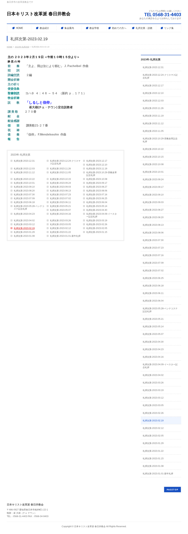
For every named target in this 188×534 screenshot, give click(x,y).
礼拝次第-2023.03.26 (60, 220)
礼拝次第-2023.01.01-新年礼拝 (65, 236)
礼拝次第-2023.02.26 (96, 224)
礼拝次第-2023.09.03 (60, 187)
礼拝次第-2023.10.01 (24, 183)
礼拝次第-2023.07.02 (60, 198)
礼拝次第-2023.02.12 (60, 228)
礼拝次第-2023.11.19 (96, 168)
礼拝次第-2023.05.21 (60, 206)
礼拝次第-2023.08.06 (96, 190)
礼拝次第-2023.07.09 (24, 198)
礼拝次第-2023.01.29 (24, 232)
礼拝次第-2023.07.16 (96, 194)
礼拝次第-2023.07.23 (60, 194)
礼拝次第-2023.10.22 (24, 179)
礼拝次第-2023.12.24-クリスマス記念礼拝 (65, 162)
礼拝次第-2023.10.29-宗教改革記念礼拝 (101, 174)
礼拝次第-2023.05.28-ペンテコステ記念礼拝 (29, 207)
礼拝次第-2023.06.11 (60, 202)
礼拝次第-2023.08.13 (60, 190)
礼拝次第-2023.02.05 (96, 228)
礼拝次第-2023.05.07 (60, 210)
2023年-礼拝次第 (20, 154)
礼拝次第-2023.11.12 (24, 172)
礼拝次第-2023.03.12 (24, 224)
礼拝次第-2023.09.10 (24, 187)
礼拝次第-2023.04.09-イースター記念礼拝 (101, 215)
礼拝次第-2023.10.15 (60, 179)
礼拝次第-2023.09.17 (96, 183)
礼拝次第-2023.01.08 (24, 236)
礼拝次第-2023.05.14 (96, 206)
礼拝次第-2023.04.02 (24, 220)
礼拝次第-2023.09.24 (60, 183)
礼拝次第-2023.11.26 (60, 168)
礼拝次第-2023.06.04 (96, 202)
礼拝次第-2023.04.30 (96, 210)
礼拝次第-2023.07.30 (24, 194)
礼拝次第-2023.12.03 (24, 168)
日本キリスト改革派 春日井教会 (38, 13)
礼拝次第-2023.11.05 (60, 172)
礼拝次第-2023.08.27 (96, 187)
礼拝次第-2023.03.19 (96, 220)
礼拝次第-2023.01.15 (96, 232)
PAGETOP (172, 489)
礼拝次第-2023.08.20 (24, 190)
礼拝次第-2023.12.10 (96, 164)
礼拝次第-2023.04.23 (24, 214)
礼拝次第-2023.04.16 (60, 214)
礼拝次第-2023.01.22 (60, 232)
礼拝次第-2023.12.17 (96, 161)
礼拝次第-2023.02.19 (24, 228)
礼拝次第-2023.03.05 (60, 224)
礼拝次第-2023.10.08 (96, 179)
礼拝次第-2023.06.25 (96, 198)
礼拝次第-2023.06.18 (24, 202)
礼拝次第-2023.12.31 (24, 161)
